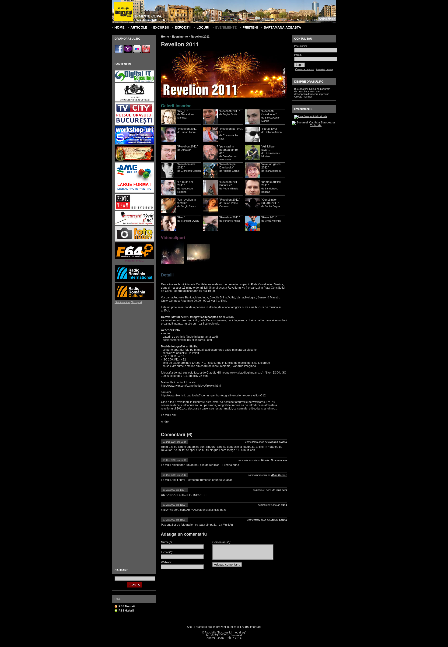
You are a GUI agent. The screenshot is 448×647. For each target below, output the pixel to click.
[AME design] (134, 192)
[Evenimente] (226, 27)
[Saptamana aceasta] (282, 27)
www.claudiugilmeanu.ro (246, 372)
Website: (166, 562)
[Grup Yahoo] (128, 51)
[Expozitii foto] (183, 27)
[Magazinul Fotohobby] (134, 240)
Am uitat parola (324, 69)
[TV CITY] (134, 124)
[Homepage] (123, 11)
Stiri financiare (122, 302)
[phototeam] (134, 209)
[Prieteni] (250, 27)
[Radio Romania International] (134, 281)
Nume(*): (166, 542)
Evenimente (180, 36)
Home (165, 36)
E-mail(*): (167, 552)
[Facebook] (119, 51)
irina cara (281, 490)
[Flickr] (137, 51)
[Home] (119, 27)
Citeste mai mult (303, 96)
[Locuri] (202, 27)
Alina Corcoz (279, 475)
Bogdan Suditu (277, 442)
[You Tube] (146, 51)
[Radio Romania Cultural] (134, 299)
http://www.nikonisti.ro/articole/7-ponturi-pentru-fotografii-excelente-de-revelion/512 (213, 395)
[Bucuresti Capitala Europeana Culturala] (314, 125)
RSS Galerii (126, 610)
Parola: (298, 55)
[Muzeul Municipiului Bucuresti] (134, 100)
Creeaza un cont (304, 69)
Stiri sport (136, 302)
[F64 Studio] (134, 258)
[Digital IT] (134, 81)
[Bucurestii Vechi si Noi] (134, 224)
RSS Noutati (127, 606)
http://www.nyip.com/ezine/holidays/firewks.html (191, 385)
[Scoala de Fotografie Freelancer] (134, 143)
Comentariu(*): (221, 542)
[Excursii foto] (161, 27)
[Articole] (138, 27)
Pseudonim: (301, 46)
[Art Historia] (134, 160)
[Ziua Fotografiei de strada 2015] (310, 116)
